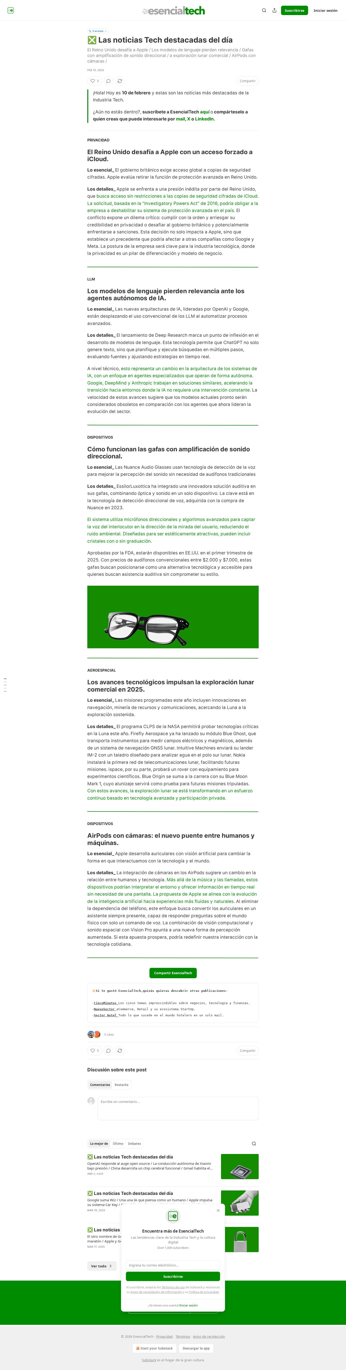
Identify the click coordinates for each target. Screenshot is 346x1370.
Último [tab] (118, 1144)
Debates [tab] (134, 1144)
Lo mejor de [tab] (99, 1144)
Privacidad (164, 1336)
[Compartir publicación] (274, 10)
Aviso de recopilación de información (156, 1292)
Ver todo (98, 1266)
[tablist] (109, 1085)
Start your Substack (157, 1348)
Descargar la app (196, 1348)
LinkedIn (204, 119)
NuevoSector (104, 1009)
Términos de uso (173, 1287)
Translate (97, 31)
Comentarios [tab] (100, 1085)
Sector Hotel (105, 1015)
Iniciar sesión (326, 10)
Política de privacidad (204, 1292)
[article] (173, 1168)
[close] (218, 1210)
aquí (204, 112)
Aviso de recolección (209, 1336)
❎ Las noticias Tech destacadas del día (130, 1157)
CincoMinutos (105, 1003)
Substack (149, 1360)
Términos (183, 1336)
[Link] (80, 155)
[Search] (264, 10)
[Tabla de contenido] (5, 685)
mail (180, 119)
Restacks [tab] (121, 1085)
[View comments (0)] (108, 81)
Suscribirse (294, 10)
